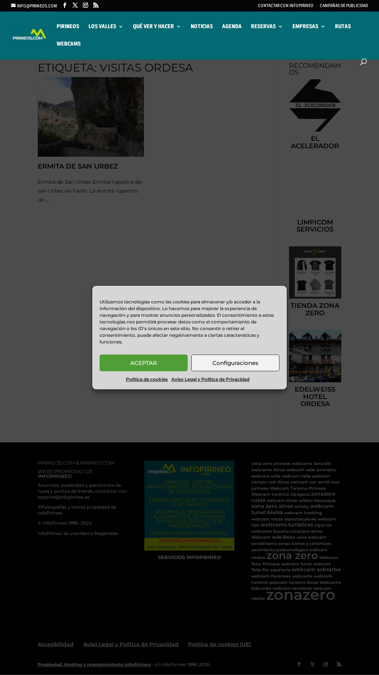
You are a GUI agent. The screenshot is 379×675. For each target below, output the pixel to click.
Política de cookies (147, 379)
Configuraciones (235, 362)
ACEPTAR (143, 362)
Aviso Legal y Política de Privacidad (210, 379)
